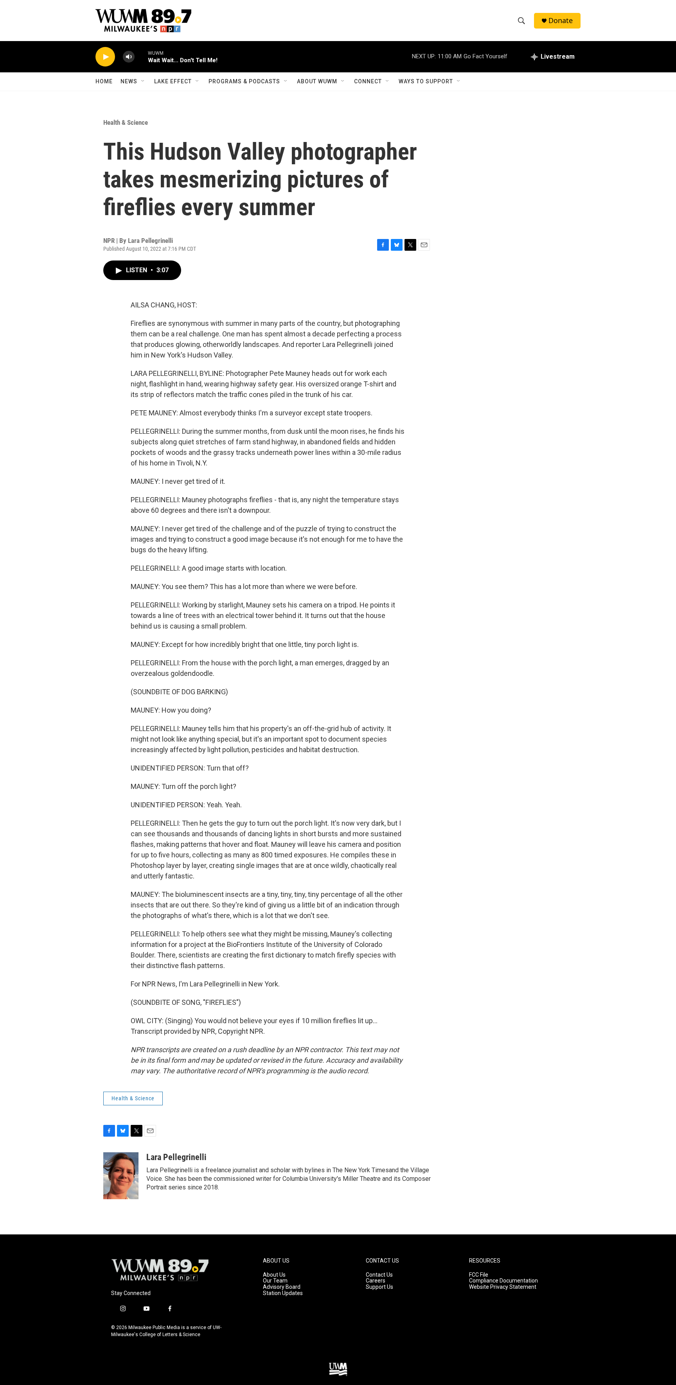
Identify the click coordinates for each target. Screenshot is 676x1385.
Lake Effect (173, 81)
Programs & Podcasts (244, 81)
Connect (368, 81)
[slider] (141, 56)
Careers (375, 1281)
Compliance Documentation (503, 1281)
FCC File (478, 1275)
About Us (274, 1275)
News (128, 81)
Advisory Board (281, 1287)
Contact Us (379, 1275)
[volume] (128, 57)
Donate (560, 20)
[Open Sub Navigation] (143, 81)
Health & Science (125, 122)
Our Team (275, 1281)
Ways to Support (426, 81)
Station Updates (283, 1293)
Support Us (379, 1287)
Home (104, 81)
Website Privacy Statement (502, 1287)
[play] (105, 56)
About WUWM (317, 81)
